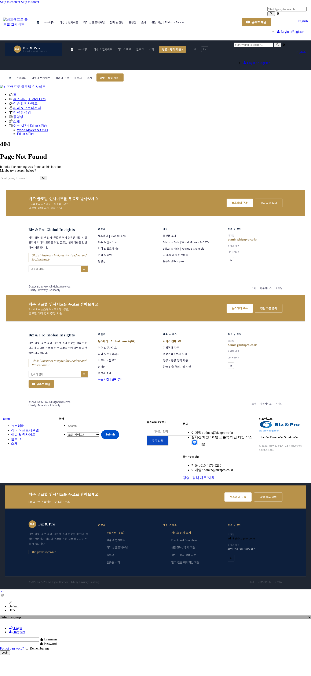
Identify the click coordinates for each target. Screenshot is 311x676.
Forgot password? (12, 648)
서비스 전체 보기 (181, 533)
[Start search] (271, 13)
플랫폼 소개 (113, 562)
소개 (14, 443)
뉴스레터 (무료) (115, 533)
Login (17, 628)
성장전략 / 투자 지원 (183, 547)
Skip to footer (30, 2)
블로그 (16, 439)
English (303, 21)
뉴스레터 (18, 425)
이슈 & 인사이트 (23, 434)
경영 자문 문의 (268, 497)
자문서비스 (264, 582)
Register (19, 632)
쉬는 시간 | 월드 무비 (110, 379)
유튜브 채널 (259, 22)
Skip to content (10, 2)
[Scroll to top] (2, 591)
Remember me (39, 648)
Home (6, 418)
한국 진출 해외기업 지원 (185, 562)
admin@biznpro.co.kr (241, 538)
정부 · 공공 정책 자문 (183, 555)
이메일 (278, 582)
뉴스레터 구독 (238, 497)
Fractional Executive (184, 540)
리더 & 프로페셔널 (25, 430)
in (231, 558)
